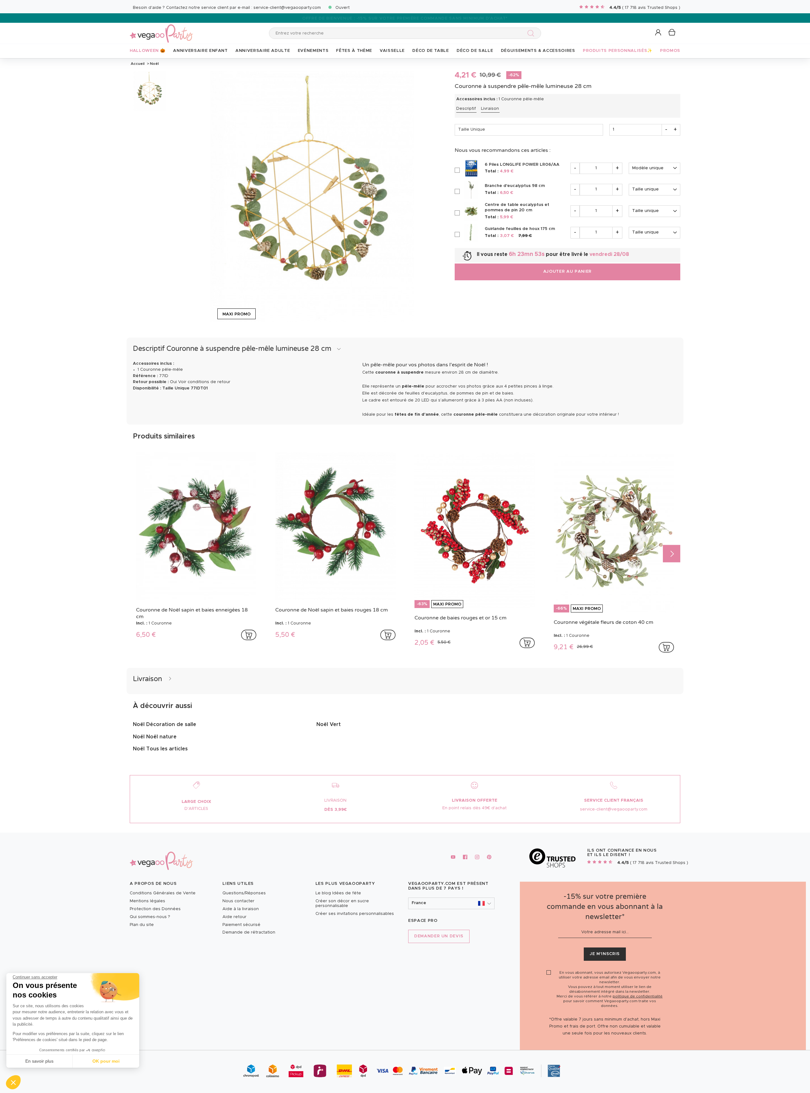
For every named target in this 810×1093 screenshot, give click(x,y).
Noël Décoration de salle (164, 724)
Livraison (490, 109)
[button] (13, 1082)
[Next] (671, 553)
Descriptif (466, 109)
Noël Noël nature (155, 736)
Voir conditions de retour (204, 382)
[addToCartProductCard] (248, 635)
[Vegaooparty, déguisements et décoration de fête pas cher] (161, 29)
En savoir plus (39, 1061)
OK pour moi (106, 1061)
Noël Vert (328, 724)
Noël (154, 63)
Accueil (138, 63)
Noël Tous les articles (160, 748)
